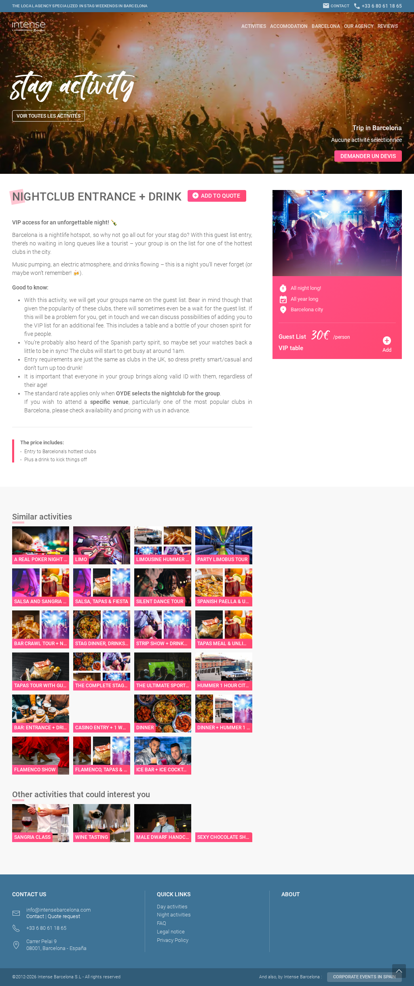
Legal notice (171, 932)
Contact (336, 6)
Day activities (172, 907)
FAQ (161, 923)
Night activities (174, 915)
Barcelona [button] (326, 26)
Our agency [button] (359, 26)
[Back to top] (403, 971)
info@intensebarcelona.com (58, 910)
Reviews (388, 26)
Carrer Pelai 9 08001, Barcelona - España (56, 944)
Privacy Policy (172, 940)
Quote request (64, 916)
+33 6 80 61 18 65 (377, 6)
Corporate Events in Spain (364, 977)
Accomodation (289, 26)
